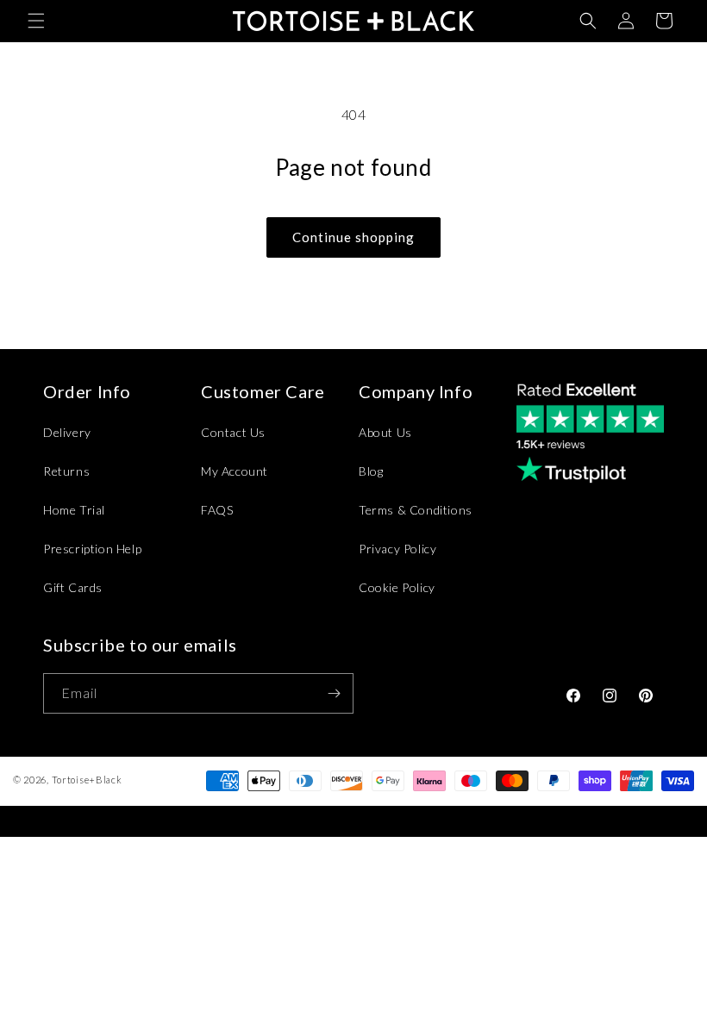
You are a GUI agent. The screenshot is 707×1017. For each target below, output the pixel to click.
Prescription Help (92, 548)
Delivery (67, 432)
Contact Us (233, 432)
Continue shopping (353, 237)
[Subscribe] (334, 693)
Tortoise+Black (87, 779)
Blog (371, 471)
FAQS (217, 509)
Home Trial (74, 509)
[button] (36, 21)
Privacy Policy (397, 548)
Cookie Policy (397, 587)
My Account (234, 471)
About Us (385, 432)
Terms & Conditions (415, 509)
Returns (66, 471)
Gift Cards (73, 587)
